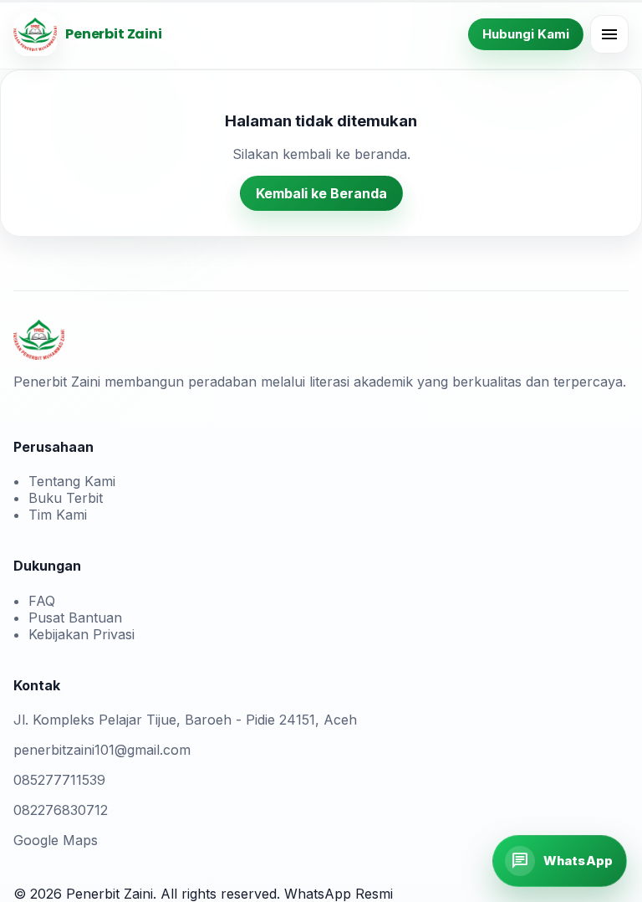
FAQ (41, 600)
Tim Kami (57, 514)
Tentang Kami (71, 481)
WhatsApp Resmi (338, 893)
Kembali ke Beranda (321, 193)
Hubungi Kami (525, 34)
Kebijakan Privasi (81, 634)
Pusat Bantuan (75, 617)
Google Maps (55, 840)
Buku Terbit (65, 497)
